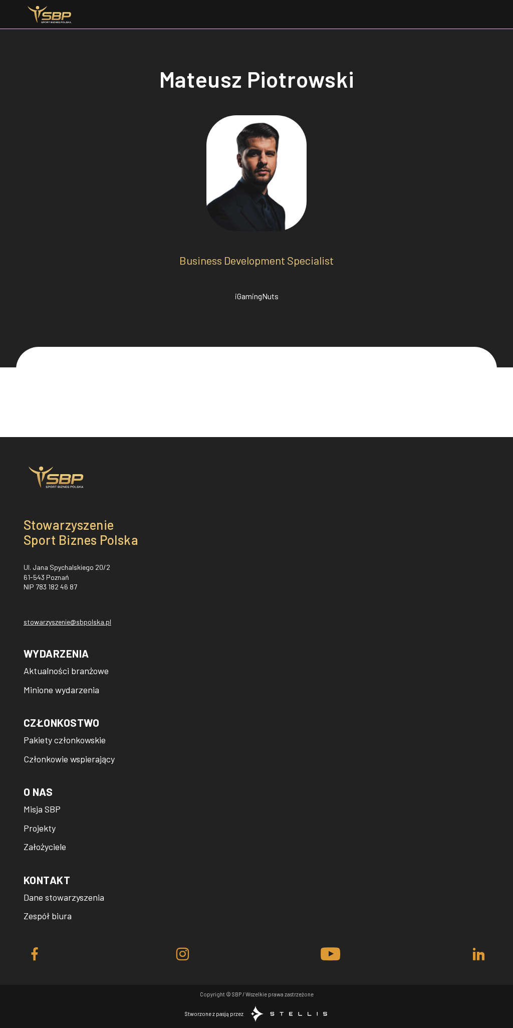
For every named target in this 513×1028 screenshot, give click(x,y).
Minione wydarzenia (61, 689)
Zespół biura (48, 915)
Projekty (40, 828)
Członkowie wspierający (69, 758)
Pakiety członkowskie (65, 739)
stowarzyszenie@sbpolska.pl (67, 622)
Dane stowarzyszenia (64, 897)
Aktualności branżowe (66, 670)
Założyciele (45, 846)
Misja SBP (42, 808)
